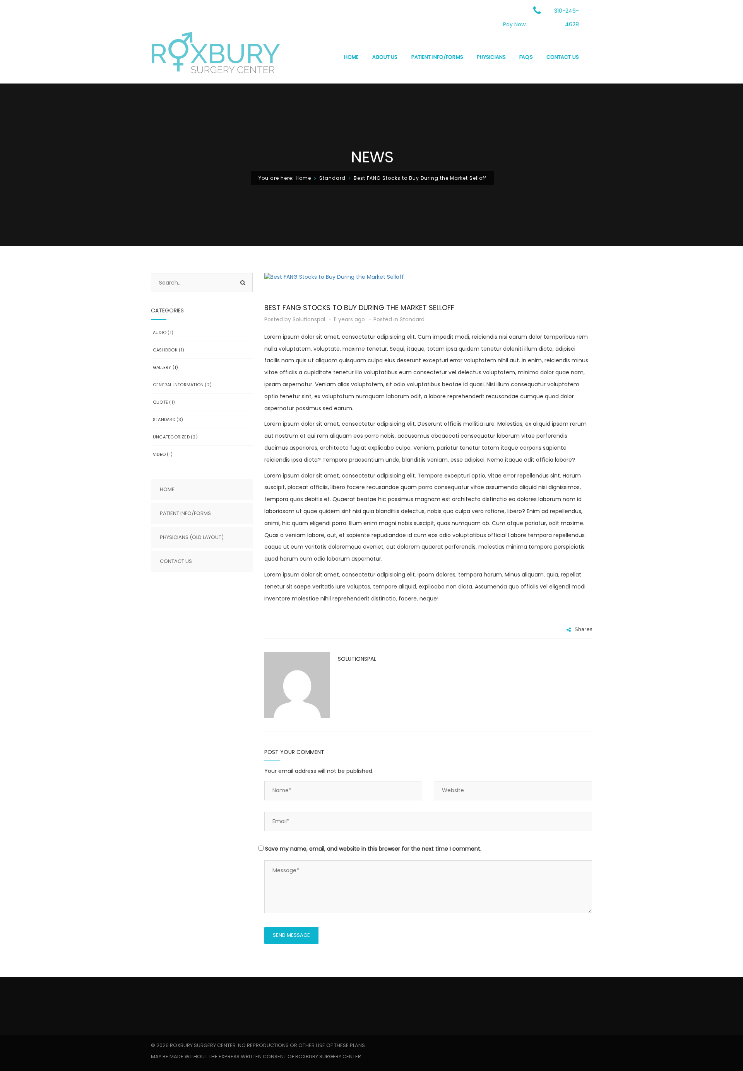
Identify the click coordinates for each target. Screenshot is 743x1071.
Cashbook (165, 350)
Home (303, 178)
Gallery (162, 367)
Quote (160, 402)
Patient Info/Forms (185, 513)
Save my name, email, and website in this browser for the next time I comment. (373, 849)
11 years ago (350, 319)
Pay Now (514, 24)
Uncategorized (171, 437)
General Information (178, 385)
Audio (159, 332)
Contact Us (176, 561)
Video (159, 454)
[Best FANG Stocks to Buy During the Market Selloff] (428, 277)
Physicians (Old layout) (192, 537)
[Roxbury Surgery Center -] (216, 57)
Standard (332, 178)
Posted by (294, 319)
